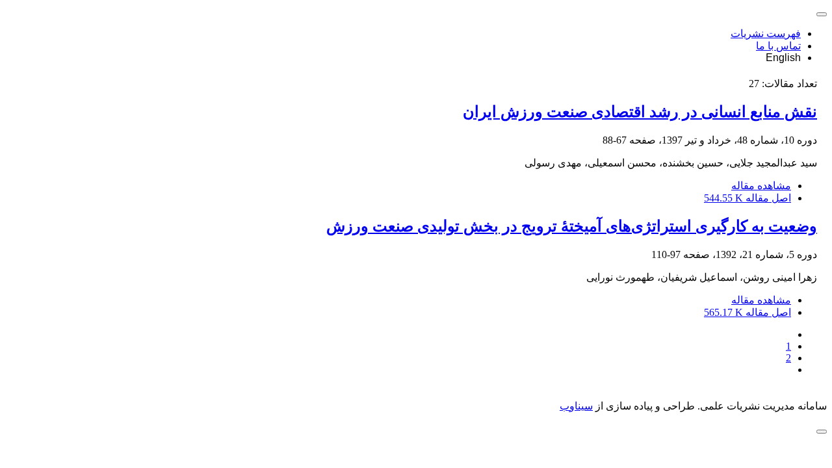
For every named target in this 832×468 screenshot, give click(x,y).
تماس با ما (778, 45)
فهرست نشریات (766, 33)
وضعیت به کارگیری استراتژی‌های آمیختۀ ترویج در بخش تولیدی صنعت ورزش (571, 226)
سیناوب (576, 405)
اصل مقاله (747, 197)
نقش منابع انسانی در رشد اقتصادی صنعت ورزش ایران (640, 111)
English (783, 57)
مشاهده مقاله (761, 185)
